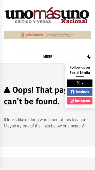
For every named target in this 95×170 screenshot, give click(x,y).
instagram (82, 100)
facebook (82, 92)
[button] (89, 57)
